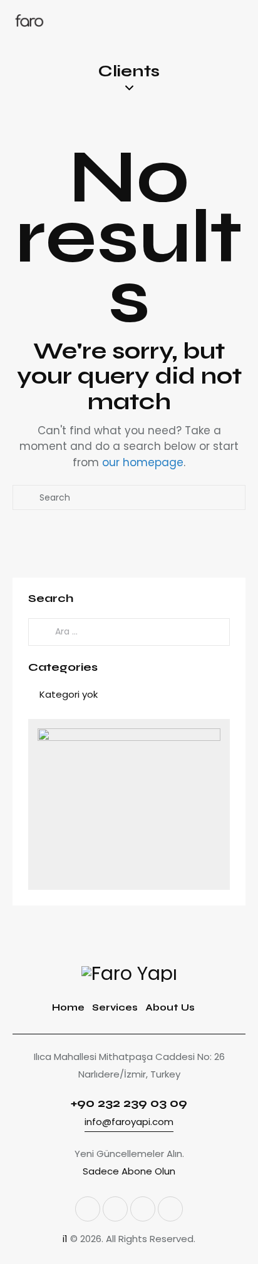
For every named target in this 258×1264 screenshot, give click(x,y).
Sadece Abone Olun (129, 1171)
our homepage (142, 462)
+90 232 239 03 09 (129, 1103)
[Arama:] (129, 631)
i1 (65, 1238)
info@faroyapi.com (129, 1121)
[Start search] (26, 497)
